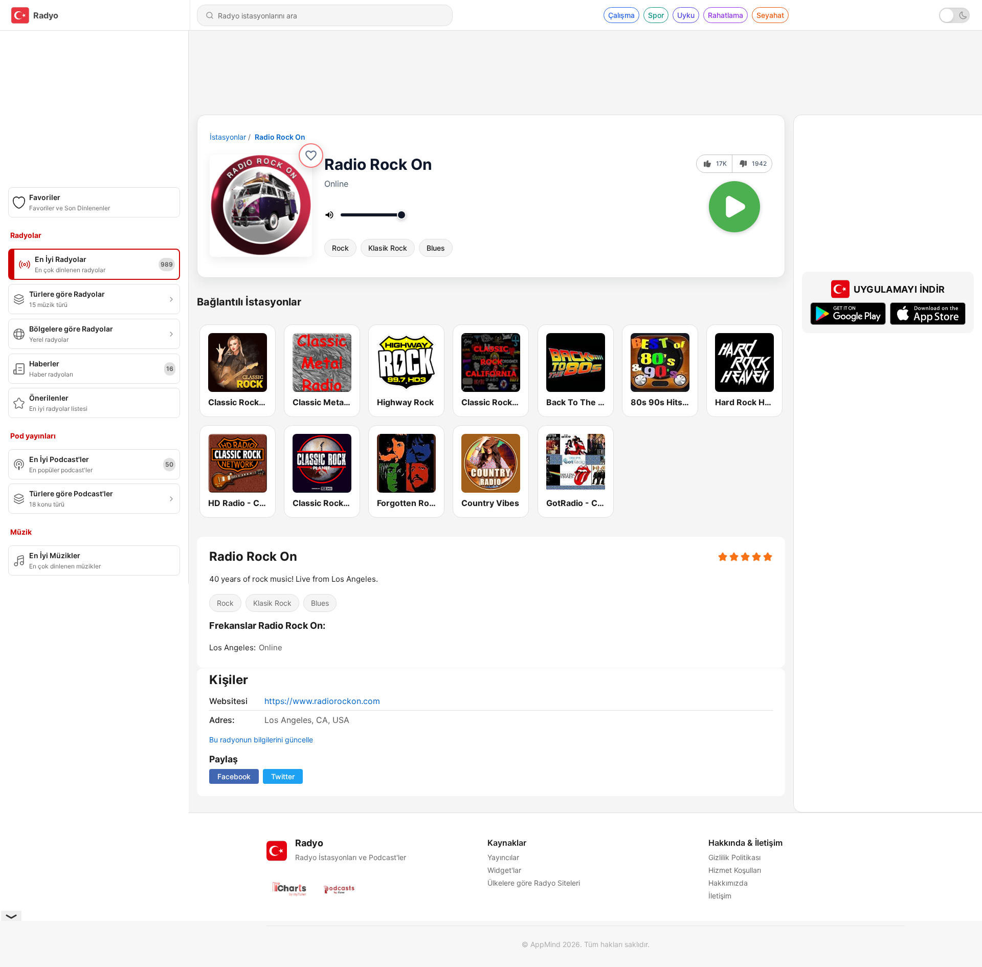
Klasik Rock (387, 248)
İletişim (719, 895)
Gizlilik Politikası (734, 857)
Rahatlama (725, 15)
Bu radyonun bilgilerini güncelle (261, 739)
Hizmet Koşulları (734, 870)
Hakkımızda (728, 882)
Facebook (234, 776)
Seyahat (770, 15)
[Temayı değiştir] (954, 15)
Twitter (283, 776)
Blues (436, 248)
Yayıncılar (503, 857)
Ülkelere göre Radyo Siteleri (533, 882)
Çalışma (621, 15)
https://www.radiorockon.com (322, 701)
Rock (340, 248)
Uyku (686, 15)
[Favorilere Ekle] (311, 155)
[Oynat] (734, 206)
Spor (656, 15)
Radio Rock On (280, 137)
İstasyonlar (228, 137)
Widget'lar (504, 870)
